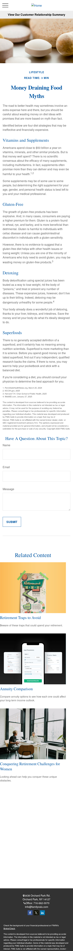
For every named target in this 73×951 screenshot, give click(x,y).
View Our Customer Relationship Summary (36, 14)
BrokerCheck (9, 928)
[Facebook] (30, 912)
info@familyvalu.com (36, 907)
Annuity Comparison (16, 688)
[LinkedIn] (42, 912)
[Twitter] (36, 912)
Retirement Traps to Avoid (20, 617)
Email (6, 467)
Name (6, 445)
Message (8, 489)
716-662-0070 (41, 903)
